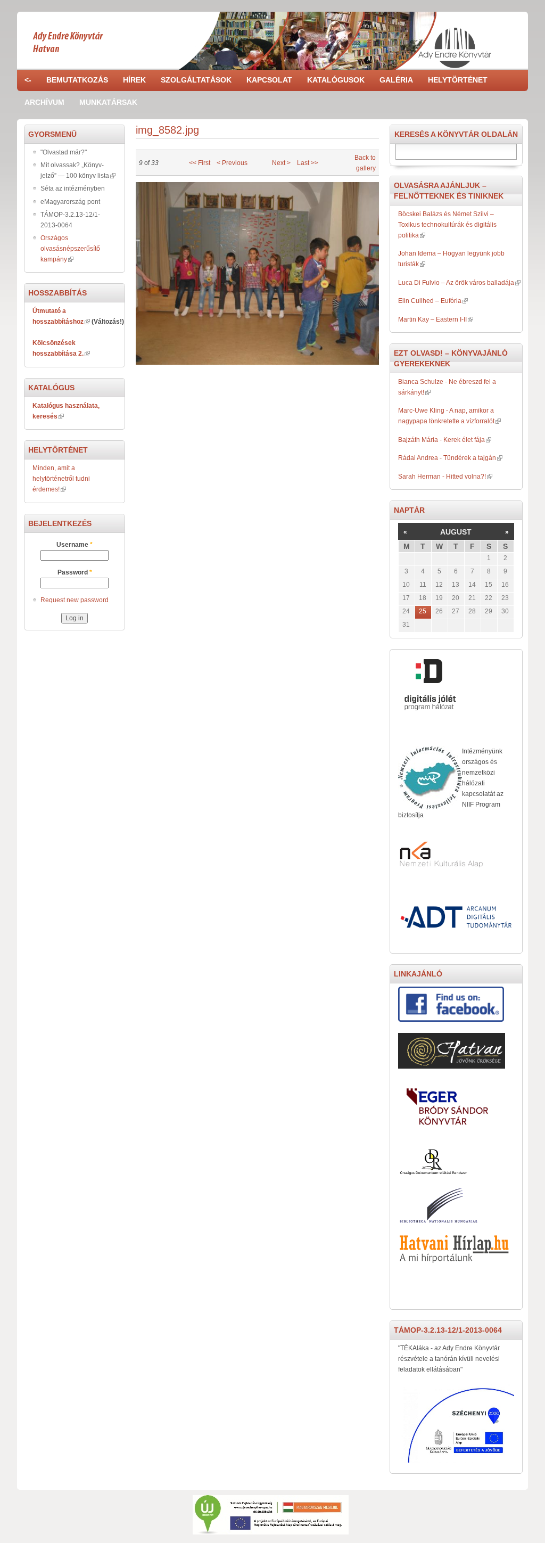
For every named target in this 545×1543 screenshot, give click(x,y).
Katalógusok (336, 80)
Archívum (44, 102)
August (456, 532)
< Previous (232, 163)
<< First (199, 163)
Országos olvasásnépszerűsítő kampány (70, 248)
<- (27, 80)
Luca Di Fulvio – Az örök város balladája (456, 282)
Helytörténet (458, 80)
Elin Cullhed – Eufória (429, 301)
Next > (281, 163)
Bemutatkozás (77, 80)
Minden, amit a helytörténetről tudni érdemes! (61, 478)
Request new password (74, 600)
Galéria (396, 80)
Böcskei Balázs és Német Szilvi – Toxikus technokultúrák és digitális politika (447, 224)
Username (74, 544)
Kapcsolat (269, 80)
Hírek (134, 80)
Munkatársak (108, 102)
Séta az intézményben (72, 188)
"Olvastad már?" (63, 152)
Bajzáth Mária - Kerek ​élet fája (441, 440)
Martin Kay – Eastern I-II (432, 319)
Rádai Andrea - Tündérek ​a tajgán (447, 458)
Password (74, 572)
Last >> (307, 163)
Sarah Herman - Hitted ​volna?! (442, 476)
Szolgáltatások (196, 80)
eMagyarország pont (70, 202)
